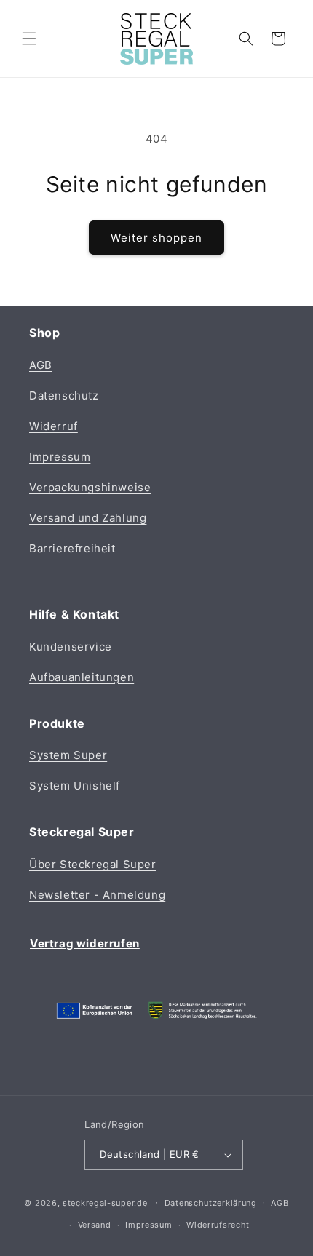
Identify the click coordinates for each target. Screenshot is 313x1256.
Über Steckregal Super (92, 864)
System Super (68, 755)
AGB (40, 365)
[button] (29, 39)
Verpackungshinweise (90, 487)
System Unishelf (74, 785)
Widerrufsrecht (218, 1225)
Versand (94, 1225)
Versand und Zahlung (87, 518)
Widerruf (53, 426)
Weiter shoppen (156, 238)
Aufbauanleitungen (81, 677)
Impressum (59, 457)
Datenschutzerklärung (211, 1203)
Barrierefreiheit (72, 548)
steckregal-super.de (105, 1202)
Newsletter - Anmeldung (97, 895)
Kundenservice (70, 646)
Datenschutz (64, 395)
